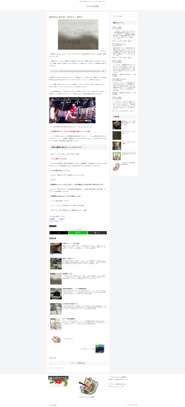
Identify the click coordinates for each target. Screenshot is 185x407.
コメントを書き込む (78, 363)
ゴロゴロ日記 (53, 226)
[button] (97, 232)
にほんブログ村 (53, 221)
